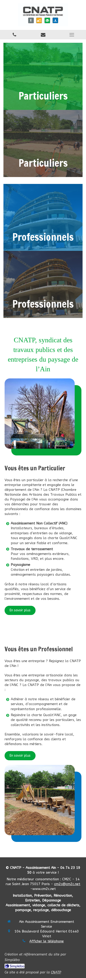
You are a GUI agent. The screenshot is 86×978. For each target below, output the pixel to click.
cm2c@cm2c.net (67, 884)
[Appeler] (14, 34)
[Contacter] (43, 34)
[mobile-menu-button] (71, 34)
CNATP (56, 972)
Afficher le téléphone (46, 941)
